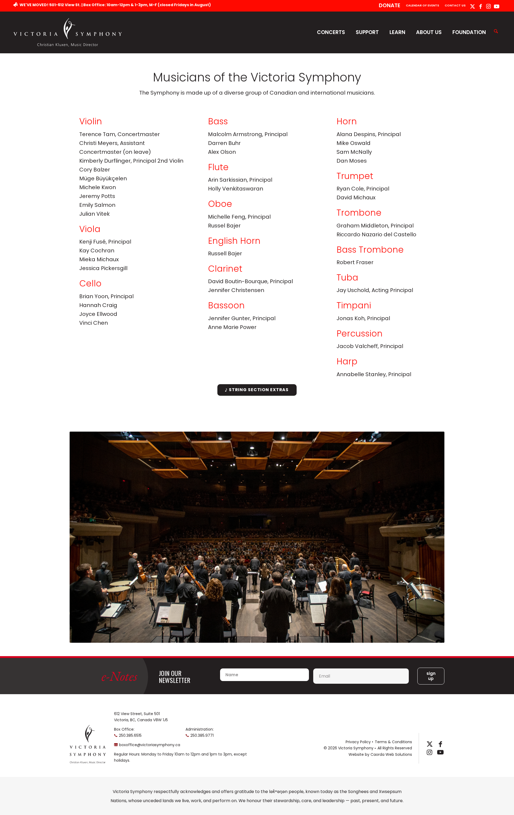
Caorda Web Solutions (391, 754)
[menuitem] (389, 6)
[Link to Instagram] (488, 6)
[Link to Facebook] (480, 6)
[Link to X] (472, 6)
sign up (431, 676)
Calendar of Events (422, 5)
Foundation (469, 32)
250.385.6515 (130, 735)
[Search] (496, 32)
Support (367, 32)
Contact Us (455, 5)
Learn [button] (397, 32)
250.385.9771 (202, 735)
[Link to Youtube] (497, 6)
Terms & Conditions (393, 742)
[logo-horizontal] (67, 32)
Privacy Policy (358, 742)
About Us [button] (429, 32)
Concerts (331, 32)
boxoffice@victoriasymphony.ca (149, 744)
